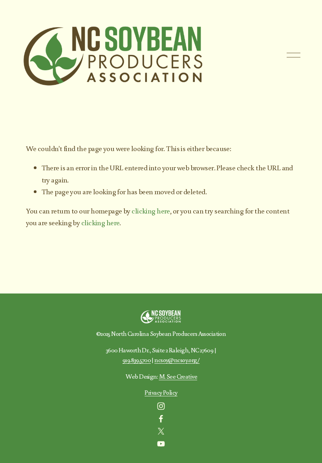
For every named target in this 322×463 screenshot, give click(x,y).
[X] (161, 431)
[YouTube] (161, 444)
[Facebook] (161, 419)
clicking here (151, 210)
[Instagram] (161, 406)
